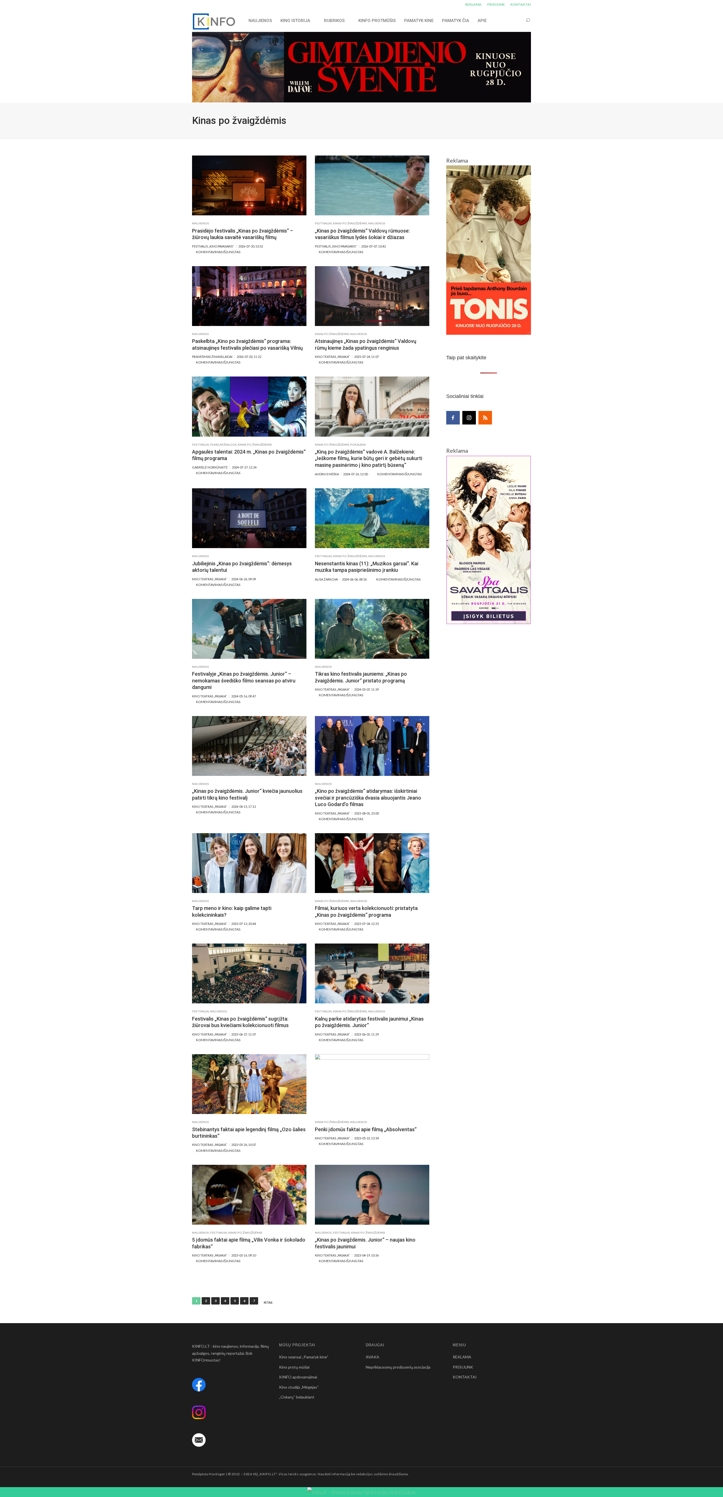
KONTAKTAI (520, 4)
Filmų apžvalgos (223, 444)
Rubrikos (334, 20)
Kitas (268, 1302)
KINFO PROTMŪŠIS (377, 20)
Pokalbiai (358, 444)
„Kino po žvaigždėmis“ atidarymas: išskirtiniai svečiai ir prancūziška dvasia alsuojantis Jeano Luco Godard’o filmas (368, 797)
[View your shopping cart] (517, 20)
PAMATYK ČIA (455, 20)
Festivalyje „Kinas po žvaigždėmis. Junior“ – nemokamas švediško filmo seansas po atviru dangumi (243, 680)
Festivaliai (323, 223)
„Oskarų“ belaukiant (296, 1397)
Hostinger (217, 1474)
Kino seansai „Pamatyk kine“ (303, 1356)
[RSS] (485, 417)
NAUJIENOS (260, 20)
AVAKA (372, 1356)
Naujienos (200, 223)
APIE (482, 20)
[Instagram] (469, 417)
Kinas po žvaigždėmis (350, 223)
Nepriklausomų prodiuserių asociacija (398, 1367)
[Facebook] (453, 417)
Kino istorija (295, 20)
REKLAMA (473, 4)
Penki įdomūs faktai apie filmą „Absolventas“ (366, 1129)
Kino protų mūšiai (294, 1367)
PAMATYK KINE (419, 20)
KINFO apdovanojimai (298, 1377)
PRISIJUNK (496, 4)
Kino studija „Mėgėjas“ (299, 1387)
